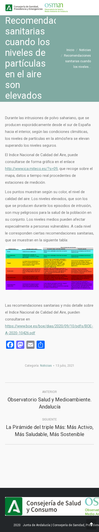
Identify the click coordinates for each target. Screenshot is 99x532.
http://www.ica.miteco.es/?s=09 (31, 168)
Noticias (46, 365)
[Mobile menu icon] (91, 8)
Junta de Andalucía (36, 525)
